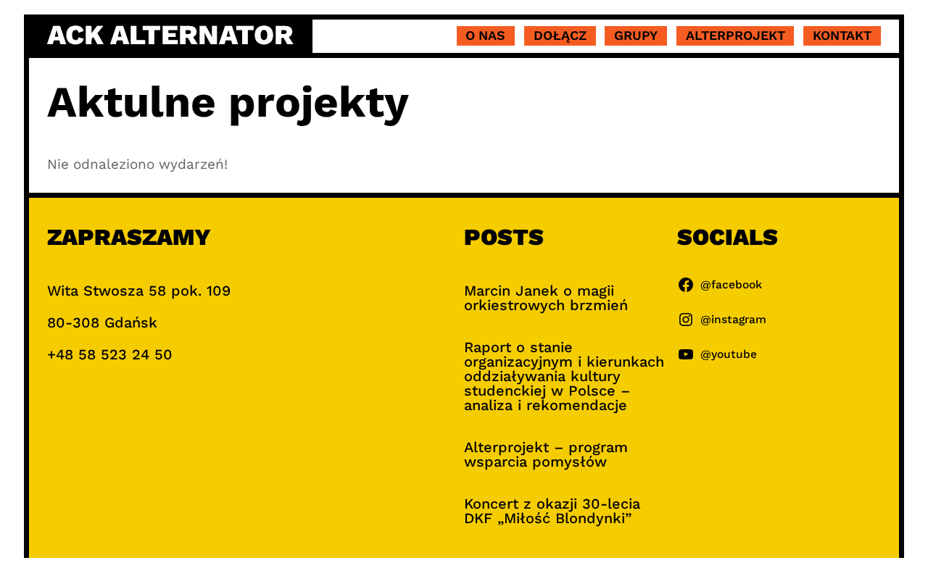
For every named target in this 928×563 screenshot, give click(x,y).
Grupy (636, 35)
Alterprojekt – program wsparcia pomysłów (546, 454)
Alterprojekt (735, 35)
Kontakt (842, 35)
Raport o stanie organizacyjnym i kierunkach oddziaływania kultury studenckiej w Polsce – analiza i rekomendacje (564, 376)
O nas (485, 35)
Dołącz (560, 35)
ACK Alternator (170, 35)
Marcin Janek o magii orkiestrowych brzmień (546, 297)
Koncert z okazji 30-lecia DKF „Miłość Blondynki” (552, 510)
